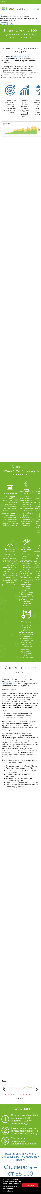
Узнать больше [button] (8, 1191)
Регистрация (33, 2)
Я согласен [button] (30, 1185)
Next (36, 1089)
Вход (26, 2)
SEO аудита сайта (10, 521)
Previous (5, 1089)
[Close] (1, 15)
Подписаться (5, 22)
